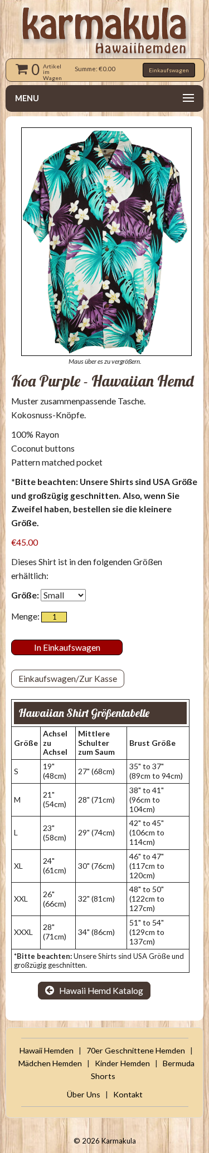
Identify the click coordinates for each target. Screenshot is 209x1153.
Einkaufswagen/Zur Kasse (67, 679)
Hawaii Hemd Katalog (100, 991)
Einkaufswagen (169, 70)
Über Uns (83, 1094)
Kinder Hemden (122, 1063)
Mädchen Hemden (50, 1063)
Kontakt (128, 1094)
